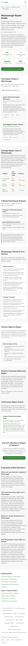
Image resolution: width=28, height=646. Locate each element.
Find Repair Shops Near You (11, 90)
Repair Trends (14, 626)
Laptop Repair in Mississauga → (9, 579)
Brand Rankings (19, 623)
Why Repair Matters (9, 623)
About (2, 639)
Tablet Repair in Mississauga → (9, 582)
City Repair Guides (15, 7)
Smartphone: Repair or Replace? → (10, 593)
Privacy (7, 639)
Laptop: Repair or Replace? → (9, 596)
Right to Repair (19, 620)
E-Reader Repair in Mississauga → (10, 584)
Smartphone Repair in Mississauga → (11, 576)
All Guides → (4, 587)
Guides (7, 7)
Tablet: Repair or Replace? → (9, 598)
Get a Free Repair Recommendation (12, 69)
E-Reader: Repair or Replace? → (9, 601)
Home (2, 7)
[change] (18, 629)
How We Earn (19, 639)
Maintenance (22, 613)
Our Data (3, 643)
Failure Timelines (9, 620)
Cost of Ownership (19, 616)
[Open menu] (25, 2)
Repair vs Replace (7, 613)
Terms (12, 639)
